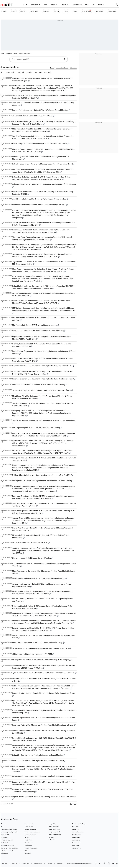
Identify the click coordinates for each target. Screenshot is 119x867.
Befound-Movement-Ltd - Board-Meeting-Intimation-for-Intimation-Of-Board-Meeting (44, 184)
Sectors (22, 11)
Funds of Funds (29, 840)
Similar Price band (5, 843)
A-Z (2, 826)
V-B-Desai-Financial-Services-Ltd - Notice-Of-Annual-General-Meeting (38, 578)
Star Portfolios (86, 11)
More (100, 4)
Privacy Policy (25, 863)
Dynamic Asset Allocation (31, 848)
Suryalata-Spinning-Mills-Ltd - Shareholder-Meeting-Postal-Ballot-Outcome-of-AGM (44, 420)
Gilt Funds (27, 837)
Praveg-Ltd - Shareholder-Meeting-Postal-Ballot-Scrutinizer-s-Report (38, 761)
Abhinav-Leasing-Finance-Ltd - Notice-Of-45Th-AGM (32, 654)
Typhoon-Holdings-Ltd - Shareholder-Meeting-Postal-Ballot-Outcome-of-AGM (41, 390)
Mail (45, 4)
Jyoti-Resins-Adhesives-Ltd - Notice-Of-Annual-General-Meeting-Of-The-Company (43, 673)
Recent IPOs (4, 840)
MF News (51, 837)
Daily (7, 829)
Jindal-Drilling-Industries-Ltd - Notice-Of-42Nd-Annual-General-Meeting (39, 199)
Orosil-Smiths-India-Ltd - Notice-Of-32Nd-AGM (30, 543)
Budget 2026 (52, 840)
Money (64, 4)
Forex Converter (76, 837)
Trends (75, 11)
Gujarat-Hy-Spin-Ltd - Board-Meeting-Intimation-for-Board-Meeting (37, 755)
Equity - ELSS (52, 824)
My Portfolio (99, 11)
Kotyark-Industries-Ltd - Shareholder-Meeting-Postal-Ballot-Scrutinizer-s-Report (42, 164)
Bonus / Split (10, 72)
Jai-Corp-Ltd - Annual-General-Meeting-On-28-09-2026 (32, 116)
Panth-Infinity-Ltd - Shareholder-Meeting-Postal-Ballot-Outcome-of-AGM (39, 144)
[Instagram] (108, 863)
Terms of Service (38, 863)
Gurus (87, 4)
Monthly (15, 829)
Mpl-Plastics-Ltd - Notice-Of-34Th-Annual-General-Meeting (34, 325)
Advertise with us (76, 848)
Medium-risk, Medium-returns (32, 832)
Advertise (14, 863)
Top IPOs (6, 837)
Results (29, 72)
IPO (2, 837)
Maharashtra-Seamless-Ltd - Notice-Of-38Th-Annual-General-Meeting (39, 385)
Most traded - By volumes (7, 845)
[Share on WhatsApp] (96, 863)
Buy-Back (47, 72)
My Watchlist (112, 11)
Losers (66, 11)
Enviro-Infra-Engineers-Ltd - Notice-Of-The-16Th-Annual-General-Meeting (40, 110)
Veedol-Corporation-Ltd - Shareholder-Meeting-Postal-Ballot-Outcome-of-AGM (42, 366)
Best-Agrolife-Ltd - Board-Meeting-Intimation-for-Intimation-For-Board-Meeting (42, 481)
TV (93, 4)
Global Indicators (76, 834)
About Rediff (4, 863)
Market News (4, 853)
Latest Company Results (7, 851)
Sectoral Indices (76, 843)
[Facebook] (104, 863)
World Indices (75, 845)
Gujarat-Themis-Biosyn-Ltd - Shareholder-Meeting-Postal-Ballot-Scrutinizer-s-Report (44, 797)
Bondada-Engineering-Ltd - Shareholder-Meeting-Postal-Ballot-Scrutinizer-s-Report (43, 693)
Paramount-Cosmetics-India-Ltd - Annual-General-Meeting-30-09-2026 (39, 205)
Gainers (56, 11)
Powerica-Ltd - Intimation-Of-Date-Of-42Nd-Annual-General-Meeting (38, 331)
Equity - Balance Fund (54, 832)
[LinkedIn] (117, 863)
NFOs (26, 851)
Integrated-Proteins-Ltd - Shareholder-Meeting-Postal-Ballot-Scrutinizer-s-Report (43, 725)
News (53, 4)
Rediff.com (74, 863)
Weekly (11, 829)
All (2, 72)
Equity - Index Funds (54, 826)
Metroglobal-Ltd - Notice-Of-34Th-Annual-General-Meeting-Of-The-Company (41, 660)
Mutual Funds (34, 11)
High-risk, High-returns (30, 829)
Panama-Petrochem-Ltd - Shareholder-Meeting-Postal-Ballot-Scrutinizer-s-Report (43, 379)
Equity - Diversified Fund (55, 834)
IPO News (10, 840)
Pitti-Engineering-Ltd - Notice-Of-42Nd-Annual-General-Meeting (36, 428)
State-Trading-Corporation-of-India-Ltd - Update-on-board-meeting (37, 643)
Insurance (46, 11)
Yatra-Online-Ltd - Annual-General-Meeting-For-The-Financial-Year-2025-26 (40, 648)
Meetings (38, 72)
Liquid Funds (28, 845)
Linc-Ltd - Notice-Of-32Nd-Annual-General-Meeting (31, 558)
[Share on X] (100, 863)
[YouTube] (113, 863)
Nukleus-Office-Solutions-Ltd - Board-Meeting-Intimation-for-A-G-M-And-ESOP (42, 475)
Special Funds (28, 843)
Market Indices (76, 840)
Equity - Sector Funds (54, 829)
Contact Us (59, 863)
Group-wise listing (5, 834)
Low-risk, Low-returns (30, 834)
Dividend (21, 72)
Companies (9, 53)
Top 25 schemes (29, 826)
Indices (13, 11)
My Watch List (75, 829)
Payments (34, 4)
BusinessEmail (77, 4)
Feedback (49, 863)
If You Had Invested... (77, 832)
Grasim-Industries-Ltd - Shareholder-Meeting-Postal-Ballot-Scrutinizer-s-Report (42, 776)
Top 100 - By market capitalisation (9, 848)
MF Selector (28, 853)
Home (25, 4)
